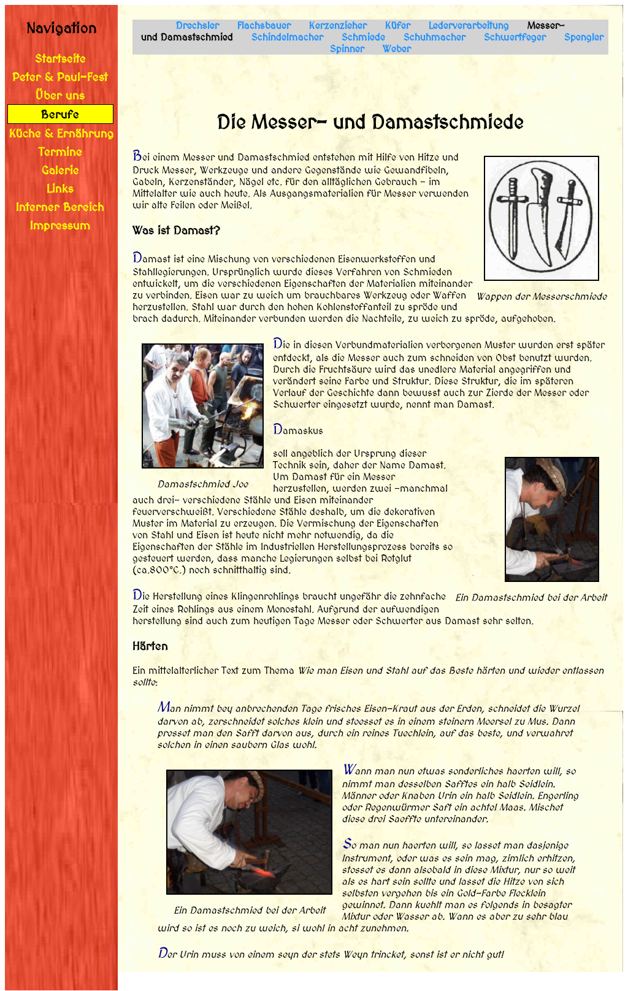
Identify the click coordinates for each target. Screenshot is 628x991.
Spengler (583, 37)
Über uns (60, 95)
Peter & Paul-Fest (60, 76)
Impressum (60, 225)
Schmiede (363, 37)
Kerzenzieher (338, 25)
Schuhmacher (434, 37)
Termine (60, 151)
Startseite (60, 58)
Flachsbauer (264, 25)
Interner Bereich (60, 206)
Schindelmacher (287, 37)
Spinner (347, 49)
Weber (397, 49)
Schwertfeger (515, 37)
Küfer (397, 25)
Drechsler (197, 25)
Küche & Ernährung (61, 133)
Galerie (60, 170)
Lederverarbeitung (469, 25)
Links (60, 188)
